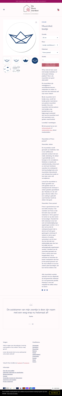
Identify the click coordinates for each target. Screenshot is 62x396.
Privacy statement (8, 381)
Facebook (19, 363)
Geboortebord (36, 354)
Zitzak (34, 360)
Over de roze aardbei (8, 371)
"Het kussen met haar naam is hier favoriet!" (31, 1)
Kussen (35, 358)
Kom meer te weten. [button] (12, 393)
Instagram (26, 363)
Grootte (44, 34)
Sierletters (35, 347)
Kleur (43, 42)
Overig (34, 362)
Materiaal (45, 49)
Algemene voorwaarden (9, 380)
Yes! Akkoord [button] (54, 392)
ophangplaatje (46, 128)
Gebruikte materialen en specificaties (13, 372)
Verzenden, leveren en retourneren (12, 378)
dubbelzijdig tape (47, 130)
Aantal (44, 56)
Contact (5, 376)
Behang (35, 351)
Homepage (35, 345)
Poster (34, 353)
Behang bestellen (8, 374)
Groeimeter (36, 356)
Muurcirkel (35, 349)
